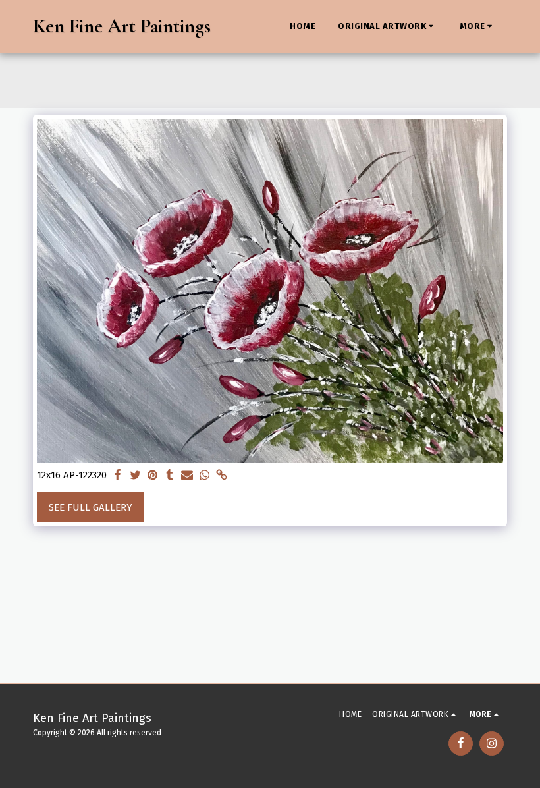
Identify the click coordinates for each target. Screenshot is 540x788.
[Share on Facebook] (118, 475)
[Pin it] (152, 475)
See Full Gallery (90, 507)
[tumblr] (169, 475)
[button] (387, 26)
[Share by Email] (187, 475)
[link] (221, 475)
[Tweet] (135, 475)
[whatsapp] (204, 475)
